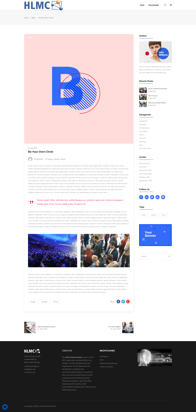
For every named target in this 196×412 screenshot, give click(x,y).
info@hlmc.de (29, 369)
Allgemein (143, 121)
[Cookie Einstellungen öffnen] (5, 409)
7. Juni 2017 (152, 91)
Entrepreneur (144, 128)
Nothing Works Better (157, 103)
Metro (33, 18)
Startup (142, 138)
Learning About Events (46, 327)
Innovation (143, 131)
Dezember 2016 (145, 170)
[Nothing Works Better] (143, 104)
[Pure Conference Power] (143, 90)
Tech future (152, 96)
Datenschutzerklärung (109, 363)
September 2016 (145, 181)
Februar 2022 (144, 163)
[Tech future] (143, 97)
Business (142, 124)
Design (50, 159)
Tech (141, 145)
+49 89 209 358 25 (31, 366)
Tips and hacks (145, 148)
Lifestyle (56, 159)
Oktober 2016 (144, 177)
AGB (101, 360)
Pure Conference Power (157, 89)
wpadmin (39, 159)
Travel (62, 159)
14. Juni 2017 (32, 148)
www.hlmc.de (29, 372)
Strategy (142, 142)
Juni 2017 (142, 167)
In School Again (114, 327)
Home (26, 18)
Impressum (104, 356)
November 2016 (145, 174)
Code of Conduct (106, 367)
